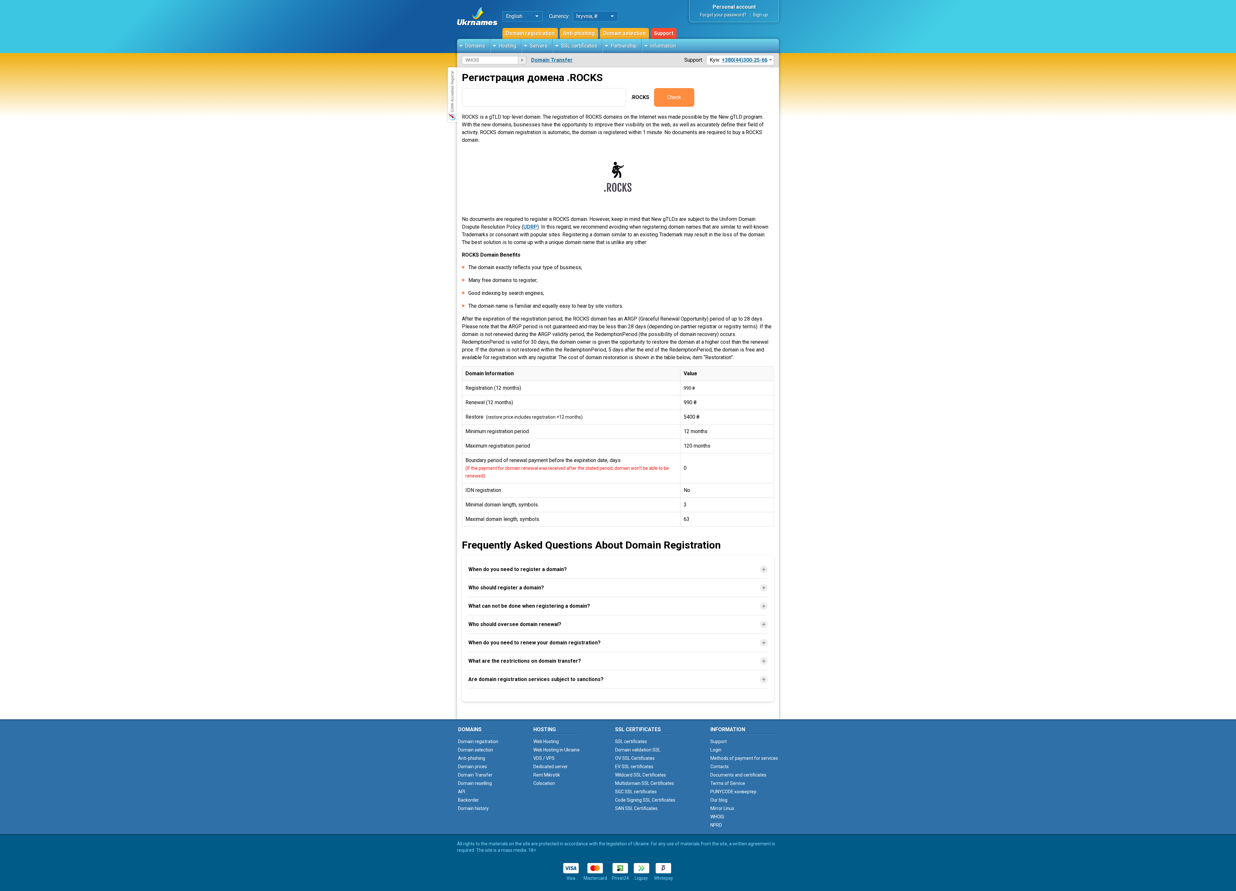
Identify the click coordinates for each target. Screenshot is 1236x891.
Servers (539, 46)
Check (674, 97)
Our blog (718, 800)
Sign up (760, 14)
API (461, 791)
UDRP (530, 227)
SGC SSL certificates (636, 791)
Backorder (468, 800)
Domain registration (530, 33)
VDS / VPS (544, 758)
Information (663, 46)
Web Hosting (546, 741)
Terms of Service (727, 783)
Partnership (624, 46)
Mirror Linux (722, 808)
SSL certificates (579, 46)
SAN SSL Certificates (636, 808)
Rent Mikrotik (546, 774)
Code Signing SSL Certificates (645, 800)
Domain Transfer (552, 60)
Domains (475, 46)
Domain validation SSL (637, 749)
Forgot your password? (723, 14)
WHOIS (717, 816)
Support (663, 33)
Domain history (473, 808)
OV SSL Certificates (635, 758)
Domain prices (472, 766)
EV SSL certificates (634, 766)
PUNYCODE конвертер (733, 791)
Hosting (507, 46)
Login (715, 749)
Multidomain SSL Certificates (644, 783)
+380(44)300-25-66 (744, 60)
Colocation (544, 783)
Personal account (734, 7)
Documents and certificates (738, 774)
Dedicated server (550, 766)
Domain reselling (475, 783)
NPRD (716, 825)
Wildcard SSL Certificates (640, 774)
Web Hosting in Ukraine (556, 749)
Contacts (719, 766)
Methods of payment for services (744, 758)
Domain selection (624, 33)
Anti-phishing (579, 33)
